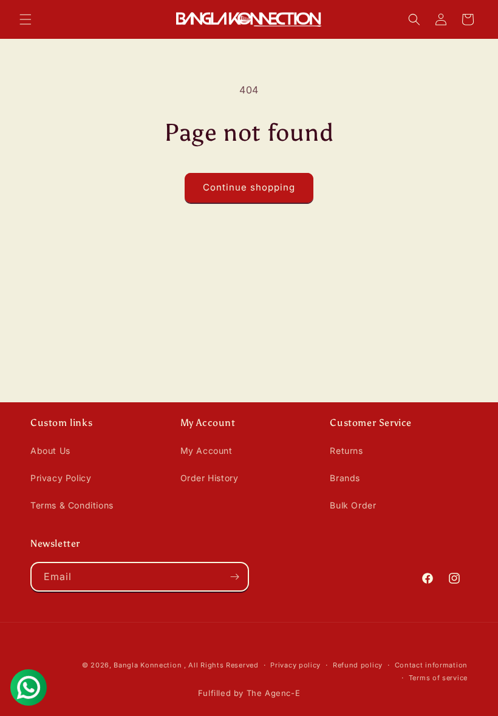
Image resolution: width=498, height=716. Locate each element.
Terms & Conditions (72, 505)
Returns (346, 450)
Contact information (431, 665)
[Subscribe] (234, 577)
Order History (209, 478)
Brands (345, 478)
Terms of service (438, 678)
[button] (25, 19)
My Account (206, 450)
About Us (50, 450)
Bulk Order (353, 505)
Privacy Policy (60, 478)
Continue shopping (249, 187)
